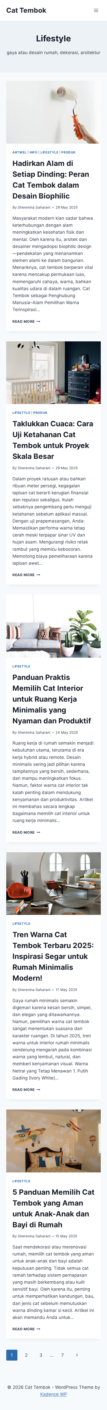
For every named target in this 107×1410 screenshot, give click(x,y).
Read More (26, 321)
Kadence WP (53, 1394)
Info (33, 152)
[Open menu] (96, 10)
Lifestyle (49, 152)
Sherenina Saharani (34, 207)
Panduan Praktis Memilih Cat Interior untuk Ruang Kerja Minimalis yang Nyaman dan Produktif (51, 699)
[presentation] (53, 112)
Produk (68, 152)
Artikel (19, 152)
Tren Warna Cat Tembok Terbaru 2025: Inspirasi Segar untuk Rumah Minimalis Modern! (53, 956)
